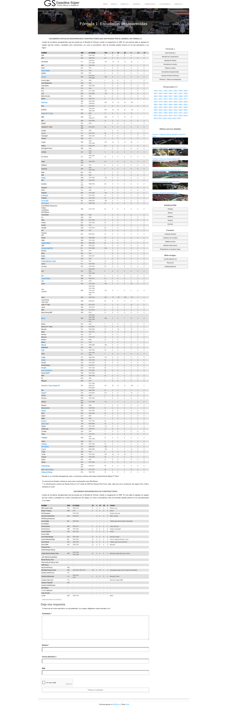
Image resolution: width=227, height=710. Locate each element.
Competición (149, 4)
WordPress (116, 704)
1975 (175, 99)
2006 (155, 113)
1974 (170, 99)
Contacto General (170, 234)
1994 (165, 107)
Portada (170, 209)
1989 (175, 104)
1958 (160, 93)
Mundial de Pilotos (170, 60)
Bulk (127, 704)
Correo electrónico (49, 657)
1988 (170, 104)
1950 (155, 91)
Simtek (43, 410)
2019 (185, 115)
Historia (136, 4)
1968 (175, 96)
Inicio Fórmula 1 (170, 53)
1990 (180, 104)
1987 (165, 104)
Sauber (43, 393)
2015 (165, 115)
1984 (185, 102)
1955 (180, 91)
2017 (175, 115)
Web (43, 668)
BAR (42, 93)
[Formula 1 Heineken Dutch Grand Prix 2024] (170, 175)
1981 (170, 102)
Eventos (177, 4)
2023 (169, 118)
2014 (160, 115)
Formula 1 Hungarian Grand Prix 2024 (165, 193)
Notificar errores (170, 241)
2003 (175, 110)
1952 (165, 91)
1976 (180, 99)
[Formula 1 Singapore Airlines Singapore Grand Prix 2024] (170, 141)
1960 (170, 93)
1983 (180, 102)
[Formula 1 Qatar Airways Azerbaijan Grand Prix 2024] (170, 152)
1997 (180, 107)
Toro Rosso (45, 446)
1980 (165, 102)
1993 (160, 107)
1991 (185, 104)
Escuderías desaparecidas (170, 72)
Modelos (124, 4)
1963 (185, 93)
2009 (170, 113)
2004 (180, 110)
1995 (170, 107)
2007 (160, 113)
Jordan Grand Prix (47, 248)
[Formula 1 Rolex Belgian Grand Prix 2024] (170, 186)
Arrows (43, 77)
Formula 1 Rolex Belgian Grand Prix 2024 (166, 181)
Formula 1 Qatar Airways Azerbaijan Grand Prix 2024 (169, 148)
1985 (155, 104)
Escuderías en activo (170, 64)
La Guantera (164, 4)
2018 (180, 115)
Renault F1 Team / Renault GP (50, 385)
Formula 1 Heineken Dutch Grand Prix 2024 (167, 170)
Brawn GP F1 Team (47, 113)
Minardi (43, 345)
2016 (170, 115)
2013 (155, 115)
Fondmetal (44, 195)
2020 (155, 118)
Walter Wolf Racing (47, 469)
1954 (175, 91)
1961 (175, 93)
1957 (155, 93)
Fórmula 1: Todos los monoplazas (170, 79)
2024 (174, 118)
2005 (185, 110)
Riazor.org (170, 263)
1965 (160, 96)
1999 (155, 110)
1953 (170, 91)
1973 (165, 99)
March (43, 318)
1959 (165, 93)
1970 (185, 96)
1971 (155, 99)
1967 (170, 96)
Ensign (43, 178)
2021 (160, 118)
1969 (180, 96)
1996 (175, 107)
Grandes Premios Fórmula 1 (170, 75)
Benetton (44, 102)
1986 (160, 104)
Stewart (43, 421)
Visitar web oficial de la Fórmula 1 (52, 599)
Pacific (43, 360)
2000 (160, 110)
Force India (44, 200)
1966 (165, 96)
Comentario (47, 613)
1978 (155, 102)
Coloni (43, 133)
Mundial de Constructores (170, 57)
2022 (164, 118)
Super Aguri (45, 423)
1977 (185, 99)
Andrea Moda (45, 70)
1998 (185, 107)
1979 (160, 102)
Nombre (45, 645)
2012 (185, 113)
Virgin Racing (45, 466)
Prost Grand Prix (46, 370)
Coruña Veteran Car (170, 259)
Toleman (44, 444)
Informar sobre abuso (170, 245)
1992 (155, 107)
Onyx (42, 350)
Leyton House (45, 278)
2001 (165, 110)
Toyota (43, 449)
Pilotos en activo (170, 68)
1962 (180, 93)
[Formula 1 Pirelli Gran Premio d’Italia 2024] (170, 163)
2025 (179, 118)
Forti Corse (45, 203)
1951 (160, 91)
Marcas (114, 4)
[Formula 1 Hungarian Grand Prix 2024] (170, 197)
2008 (165, 113)
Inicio (105, 4)
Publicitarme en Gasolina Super (170, 249)
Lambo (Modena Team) (48, 261)
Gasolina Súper (67, 2)
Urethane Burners (170, 266)
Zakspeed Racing (46, 472)
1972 (160, 99)
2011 (180, 113)
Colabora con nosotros (170, 238)
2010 (175, 113)
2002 (170, 110)
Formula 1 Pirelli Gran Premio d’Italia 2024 (166, 159)
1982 (175, 102)
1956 (185, 91)
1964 (155, 96)
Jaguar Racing (45, 243)
